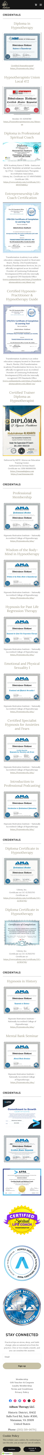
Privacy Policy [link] (22, 1392)
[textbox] (22, 1357)
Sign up (22, 1366)
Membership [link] (22, 1379)
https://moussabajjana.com (22, 471)
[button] (40, 4)
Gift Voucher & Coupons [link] (22, 1382)
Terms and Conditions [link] (22, 1389)
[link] (6, 5)
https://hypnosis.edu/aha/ (22, 68)
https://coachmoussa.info (22, 474)
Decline (11, 1449)
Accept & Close (32, 1449)
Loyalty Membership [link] (22, 1386)
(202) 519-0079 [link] (26, 1429)
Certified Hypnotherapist (22, 65)
